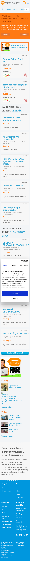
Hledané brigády (7, 491)
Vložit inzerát (21, 488)
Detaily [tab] (14, 265)
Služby (19, 494)
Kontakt (4, 507)
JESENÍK (17, 110)
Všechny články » (7, 407)
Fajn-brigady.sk (21, 530)
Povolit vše (15, 293)
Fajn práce (19, 523)
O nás (4, 510)
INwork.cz (19, 517)
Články (4, 488)
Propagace (20, 497)
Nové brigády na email (15, 353)
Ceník (18, 491)
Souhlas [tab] (5, 265)
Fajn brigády (20, 510)
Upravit (14, 298)
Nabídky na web (7, 521)
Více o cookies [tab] (24, 265)
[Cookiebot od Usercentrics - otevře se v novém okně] (21, 261)
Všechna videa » (7, 436)
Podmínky (5, 513)
